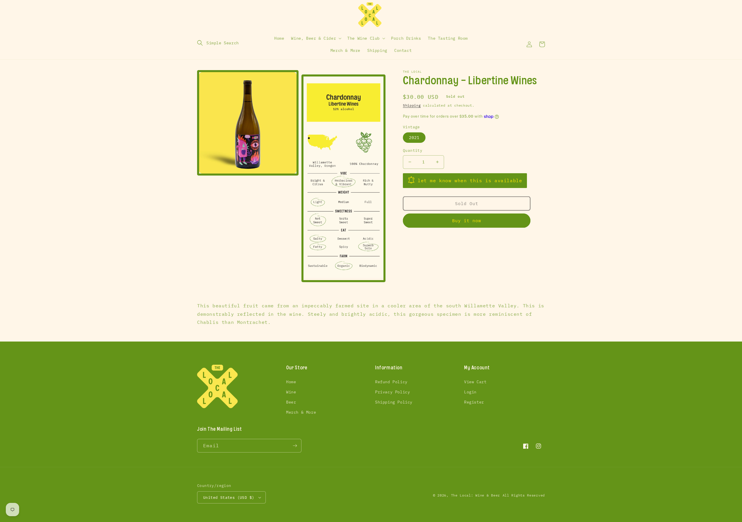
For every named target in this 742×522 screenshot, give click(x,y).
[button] (218, 42)
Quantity (412, 150)
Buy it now (466, 220)
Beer (291, 402)
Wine (291, 392)
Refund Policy (391, 381)
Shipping (412, 105)
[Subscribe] (294, 445)
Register (474, 402)
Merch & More (301, 412)
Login (470, 392)
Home (291, 381)
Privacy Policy (392, 392)
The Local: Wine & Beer (475, 495)
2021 (414, 137)
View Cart (475, 381)
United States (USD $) (228, 497)
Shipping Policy (393, 402)
